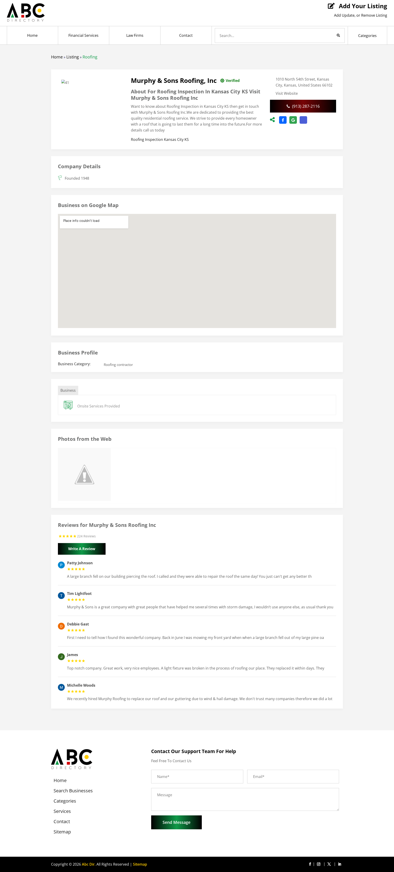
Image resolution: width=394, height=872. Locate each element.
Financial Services (83, 35)
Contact (186, 35)
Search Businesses (73, 791)
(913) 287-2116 (306, 106)
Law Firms (134, 35)
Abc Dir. (89, 864)
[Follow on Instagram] (319, 864)
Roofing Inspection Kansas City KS (160, 139)
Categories (367, 35)
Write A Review (81, 548)
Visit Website (287, 93)
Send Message (176, 822)
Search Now (330, 35)
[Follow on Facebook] (309, 864)
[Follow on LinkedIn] (339, 864)
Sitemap (62, 832)
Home (32, 35)
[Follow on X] (330, 864)
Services (62, 812)
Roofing (90, 57)
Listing (72, 57)
